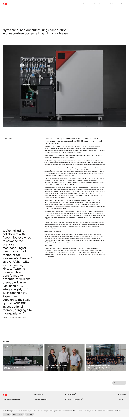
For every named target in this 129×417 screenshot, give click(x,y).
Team (84, 4)
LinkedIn (121, 399)
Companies (97, 4)
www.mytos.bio (49, 256)
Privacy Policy (38, 394)
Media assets (122, 394)
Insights (111, 4)
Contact (123, 4)
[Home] (5, 4)
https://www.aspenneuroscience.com (62, 242)
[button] (74, 399)
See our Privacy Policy (114, 410)
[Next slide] (126, 341)
